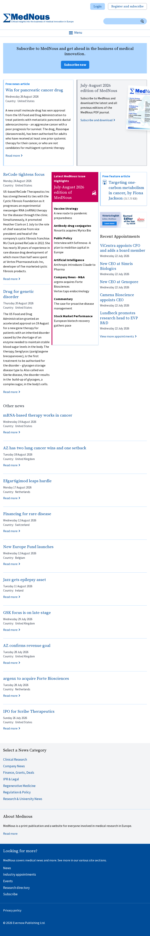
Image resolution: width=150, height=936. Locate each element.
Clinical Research (15, 759)
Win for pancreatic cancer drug (34, 90)
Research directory (16, 888)
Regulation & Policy (17, 792)
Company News (14, 766)
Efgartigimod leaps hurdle (27, 481)
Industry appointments (19, 874)
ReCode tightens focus (24, 174)
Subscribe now (75, 65)
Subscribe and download (96, 120)
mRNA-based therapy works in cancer (37, 415)
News (7, 868)
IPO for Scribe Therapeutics (28, 711)
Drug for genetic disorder (18, 294)
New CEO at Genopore (119, 282)
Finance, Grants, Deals (18, 772)
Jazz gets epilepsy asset (24, 579)
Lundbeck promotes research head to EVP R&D (119, 318)
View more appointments (117, 336)
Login (98, 6)
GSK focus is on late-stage (27, 612)
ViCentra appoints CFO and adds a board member (122, 248)
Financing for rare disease (27, 514)
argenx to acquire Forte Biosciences (36, 678)
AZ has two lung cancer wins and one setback (44, 448)
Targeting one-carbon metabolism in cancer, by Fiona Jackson (126, 190)
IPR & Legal (11, 779)
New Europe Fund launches (28, 546)
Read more (12, 155)
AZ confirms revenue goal (26, 645)
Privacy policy (12, 910)
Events (8, 881)
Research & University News (22, 799)
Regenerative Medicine (19, 786)
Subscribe (10, 894)
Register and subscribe (127, 6)
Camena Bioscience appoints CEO (117, 297)
